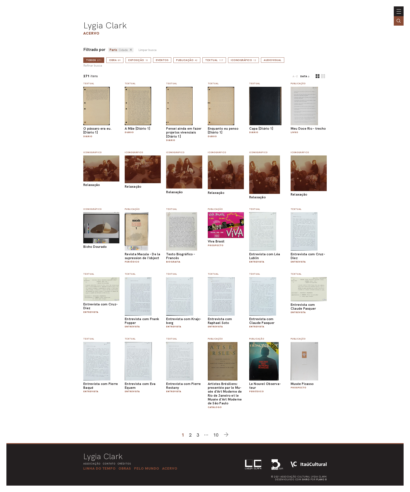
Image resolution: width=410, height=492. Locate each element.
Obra (115, 60)
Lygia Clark (105, 25)
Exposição (138, 60)
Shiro (306, 479)
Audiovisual (272, 60)
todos (93, 60)
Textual (214, 60)
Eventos (162, 60)
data (303, 76)
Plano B (321, 479)
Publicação (187, 60)
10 (216, 435)
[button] (146, 468)
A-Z (295, 76)
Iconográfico (243, 60)
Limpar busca (147, 50)
